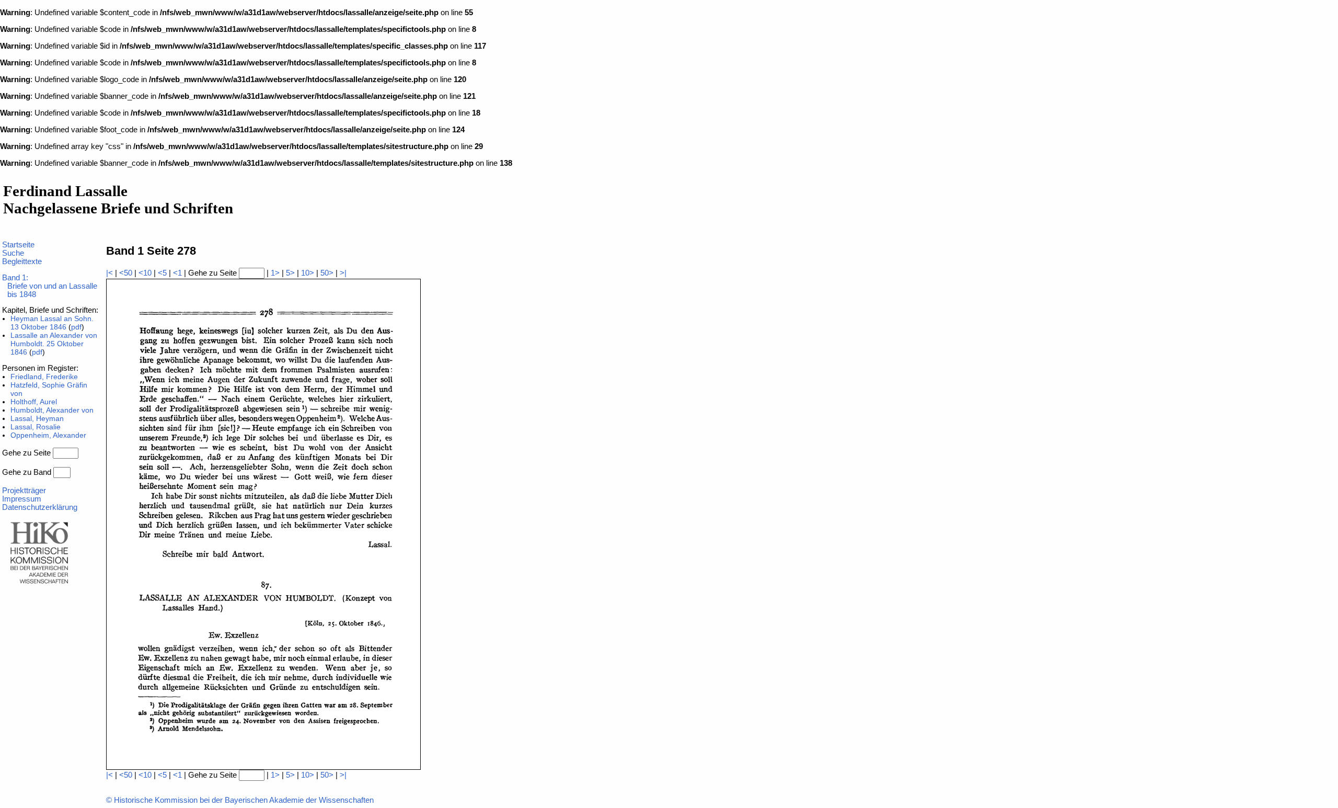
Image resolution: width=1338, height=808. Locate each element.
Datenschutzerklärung (39, 507)
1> (275, 273)
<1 (177, 273)
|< (109, 273)
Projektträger (24, 490)
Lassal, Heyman (37, 418)
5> (290, 273)
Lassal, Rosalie (35, 427)
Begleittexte (22, 261)
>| (343, 273)
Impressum (21, 499)
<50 (125, 273)
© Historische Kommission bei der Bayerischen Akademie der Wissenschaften (240, 800)
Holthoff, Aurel (33, 401)
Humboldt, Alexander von (52, 410)
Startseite (18, 245)
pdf (76, 327)
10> (307, 273)
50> (326, 273)
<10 (145, 273)
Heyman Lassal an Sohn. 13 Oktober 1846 (52, 322)
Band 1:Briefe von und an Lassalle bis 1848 (49, 286)
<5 (162, 273)
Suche (13, 253)
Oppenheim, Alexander (48, 435)
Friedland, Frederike (44, 376)
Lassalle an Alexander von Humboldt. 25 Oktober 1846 (53, 343)
